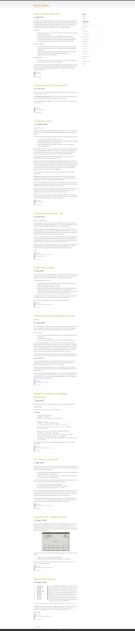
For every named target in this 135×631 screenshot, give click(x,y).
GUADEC (84, 41)
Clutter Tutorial (57, 274)
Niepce (38, 338)
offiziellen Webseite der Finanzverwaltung (62, 60)
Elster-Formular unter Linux (47, 14)
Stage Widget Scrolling (51, 285)
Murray (37, 274)
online (64, 472)
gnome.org (84, 38)
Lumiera (50, 361)
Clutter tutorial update (44, 267)
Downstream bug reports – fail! (48, 213)
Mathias (54, 523)
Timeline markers (56, 286)
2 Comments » (38, 259)
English (40, 109)
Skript (57, 37)
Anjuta (40, 254)
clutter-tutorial (55, 300)
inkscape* (39, 335)
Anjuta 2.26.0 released (44, 579)
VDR (83, 64)
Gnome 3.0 (48, 448)
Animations (39, 289)
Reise (83, 58)
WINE (60, 27)
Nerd (76, 475)
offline (69, 472)
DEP (74, 96)
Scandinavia (85, 61)
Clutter (35, 276)
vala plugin (71, 606)
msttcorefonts (40, 36)
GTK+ (68, 523)
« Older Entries (37, 627)
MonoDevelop (40, 340)
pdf (69, 297)
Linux (40, 73)
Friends (84, 19)
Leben (83, 46)
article (48, 474)
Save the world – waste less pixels (50, 517)
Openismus (51, 304)
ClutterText (58, 291)
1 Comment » (38, 307)
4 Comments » (38, 508)
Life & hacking (41, 5)
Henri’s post (41, 128)
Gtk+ (59, 404)
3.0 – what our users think (46, 459)
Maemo (84, 51)
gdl (43, 328)
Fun (83, 28)
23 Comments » (39, 205)
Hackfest (84, 43)
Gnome (47, 254)
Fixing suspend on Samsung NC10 (50, 85)
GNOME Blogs (66, 629)
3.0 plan (43, 466)
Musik (83, 53)
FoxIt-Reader (70, 51)
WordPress (74, 629)
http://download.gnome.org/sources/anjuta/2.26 (64, 603)
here (74, 587)
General (84, 31)
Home (83, 16)
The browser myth (42, 121)
